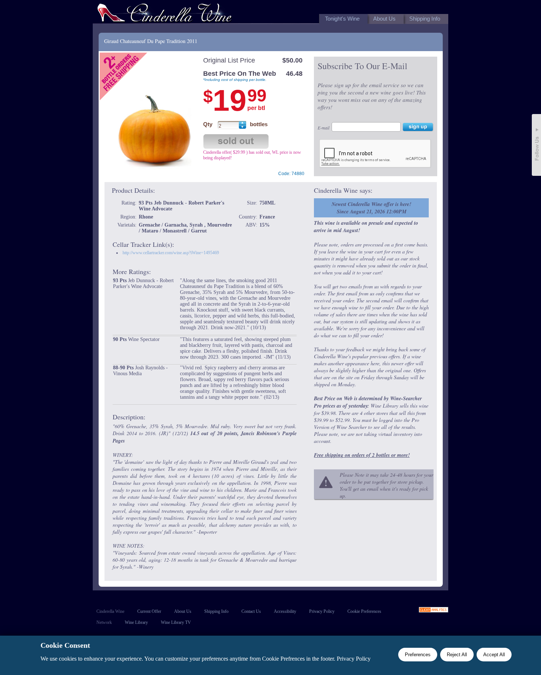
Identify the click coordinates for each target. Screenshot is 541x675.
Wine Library (136, 622)
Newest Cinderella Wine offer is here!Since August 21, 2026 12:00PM (371, 207)
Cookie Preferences (364, 611)
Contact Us (251, 611)
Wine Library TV (176, 622)
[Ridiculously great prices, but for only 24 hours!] (164, 14)
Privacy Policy (322, 611)
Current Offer (149, 611)
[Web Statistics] (433, 610)
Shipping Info (216, 611)
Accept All (494, 654)
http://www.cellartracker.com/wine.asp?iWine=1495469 (171, 252)
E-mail (323, 128)
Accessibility (285, 611)
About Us (182, 611)
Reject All (457, 654)
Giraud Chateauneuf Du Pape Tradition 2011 (150, 41)
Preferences (418, 654)
